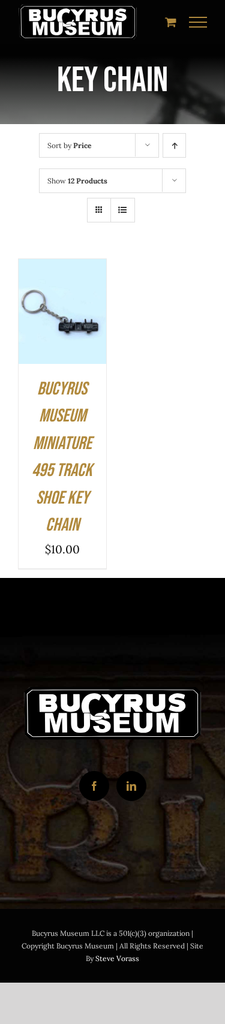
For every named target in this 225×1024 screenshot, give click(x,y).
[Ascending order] (174, 145)
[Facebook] (94, 786)
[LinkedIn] (131, 786)
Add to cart (62, 302)
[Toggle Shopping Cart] (170, 22)
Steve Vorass (117, 958)
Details (45, 327)
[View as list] (122, 210)
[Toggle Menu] (198, 22)
